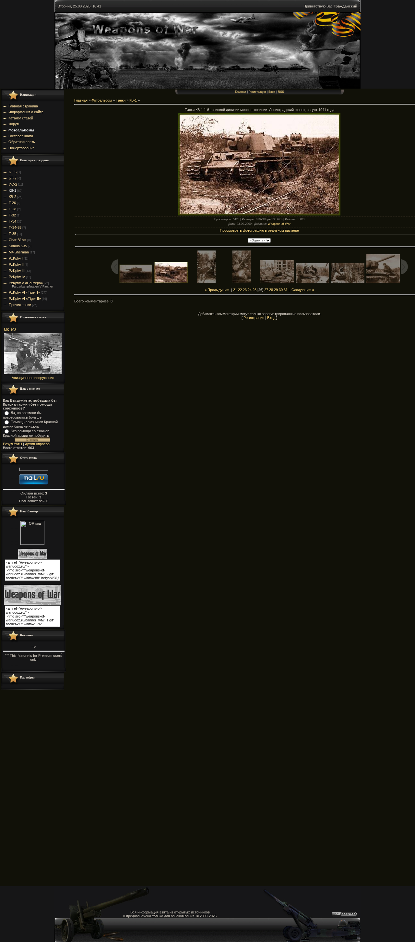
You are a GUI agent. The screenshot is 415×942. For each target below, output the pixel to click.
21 (235, 290)
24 (250, 290)
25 (254, 290)
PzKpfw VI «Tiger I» (24, 292)
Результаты (12, 444)
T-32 (12, 215)
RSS (281, 91)
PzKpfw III (17, 271)
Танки (120, 100)
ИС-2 (13, 184)
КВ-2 (12, 197)
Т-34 (12, 221)
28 (271, 290)
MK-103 (10, 330)
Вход (271, 91)
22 (240, 290)
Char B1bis (17, 240)
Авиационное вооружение (33, 378)
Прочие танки (20, 305)
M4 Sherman (19, 252)
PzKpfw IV (17, 277)
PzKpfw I (16, 258)
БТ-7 (13, 178)
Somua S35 (18, 246)
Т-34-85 (15, 227)
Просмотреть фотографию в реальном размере (259, 230)
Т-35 (12, 234)
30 (281, 290)
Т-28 (12, 209)
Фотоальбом (101, 100)
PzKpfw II (16, 264)
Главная (240, 91)
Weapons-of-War (279, 224)
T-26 (12, 203)
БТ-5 (13, 172)
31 (286, 290)
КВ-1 (12, 190)
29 (276, 290)
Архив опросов (37, 444)
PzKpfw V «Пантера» (26, 283)
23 (245, 290)
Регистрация (257, 91)
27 (266, 290)
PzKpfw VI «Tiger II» (25, 298)
